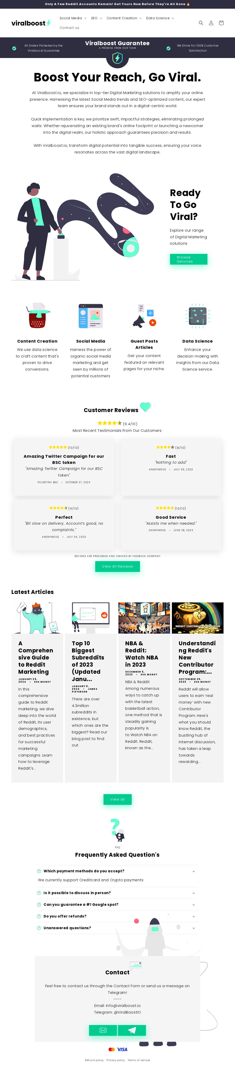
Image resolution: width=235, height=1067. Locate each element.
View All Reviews (117, 566)
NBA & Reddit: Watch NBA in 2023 (141, 654)
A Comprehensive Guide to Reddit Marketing (35, 658)
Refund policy (94, 1060)
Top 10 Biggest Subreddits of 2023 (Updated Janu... (88, 661)
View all (117, 799)
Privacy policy (115, 1060)
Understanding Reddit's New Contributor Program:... (197, 658)
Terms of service (139, 1060)
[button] (72, 18)
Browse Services (185, 259)
